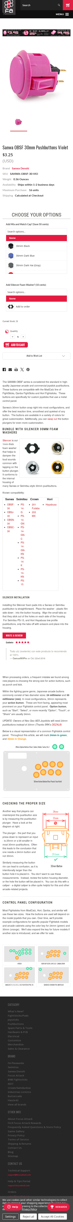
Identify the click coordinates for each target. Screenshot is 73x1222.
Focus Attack (16, 1075)
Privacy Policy (16, 1135)
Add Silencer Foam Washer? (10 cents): (26, 285)
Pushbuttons (16, 1024)
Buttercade (15, 1096)
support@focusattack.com (19, 1175)
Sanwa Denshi (20, 168)
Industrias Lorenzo (19, 1092)
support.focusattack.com (19, 1185)
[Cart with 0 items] (68, 5)
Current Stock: (10, 321)
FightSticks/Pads (18, 1015)
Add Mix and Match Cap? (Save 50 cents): (27, 224)
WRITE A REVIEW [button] (14, 635)
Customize (14, 1040)
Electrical (13, 1036)
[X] (22, 369)
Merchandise (16, 1044)
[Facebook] (4, 369)
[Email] (10, 369)
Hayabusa (51, 504)
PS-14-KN (23, 572)
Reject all (28, 1216)
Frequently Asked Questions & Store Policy (34, 1127)
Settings (10, 1216)
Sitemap (13, 1156)
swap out (52, 418)
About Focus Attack (20, 1119)
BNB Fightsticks (18, 1079)
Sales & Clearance (19, 1048)
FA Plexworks (16, 1063)
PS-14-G (23, 508)
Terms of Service (18, 1139)
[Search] (59, 5)
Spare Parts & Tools (20, 1028)
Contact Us (15, 1147)
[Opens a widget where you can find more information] (12, 1207)
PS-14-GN (23, 519)
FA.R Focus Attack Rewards (24, 1123)
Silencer (7, 440)
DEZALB (56, 724)
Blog (11, 1152)
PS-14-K (23, 561)
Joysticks (13, 1019)
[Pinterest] (28, 369)
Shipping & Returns (19, 1143)
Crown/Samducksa (19, 1087)
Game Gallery (16, 1131)
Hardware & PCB (18, 1032)
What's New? (16, 1011)
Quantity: (14, 331)
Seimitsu (13, 1067)
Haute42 (13, 1100)
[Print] (16, 369)
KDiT (11, 1083)
